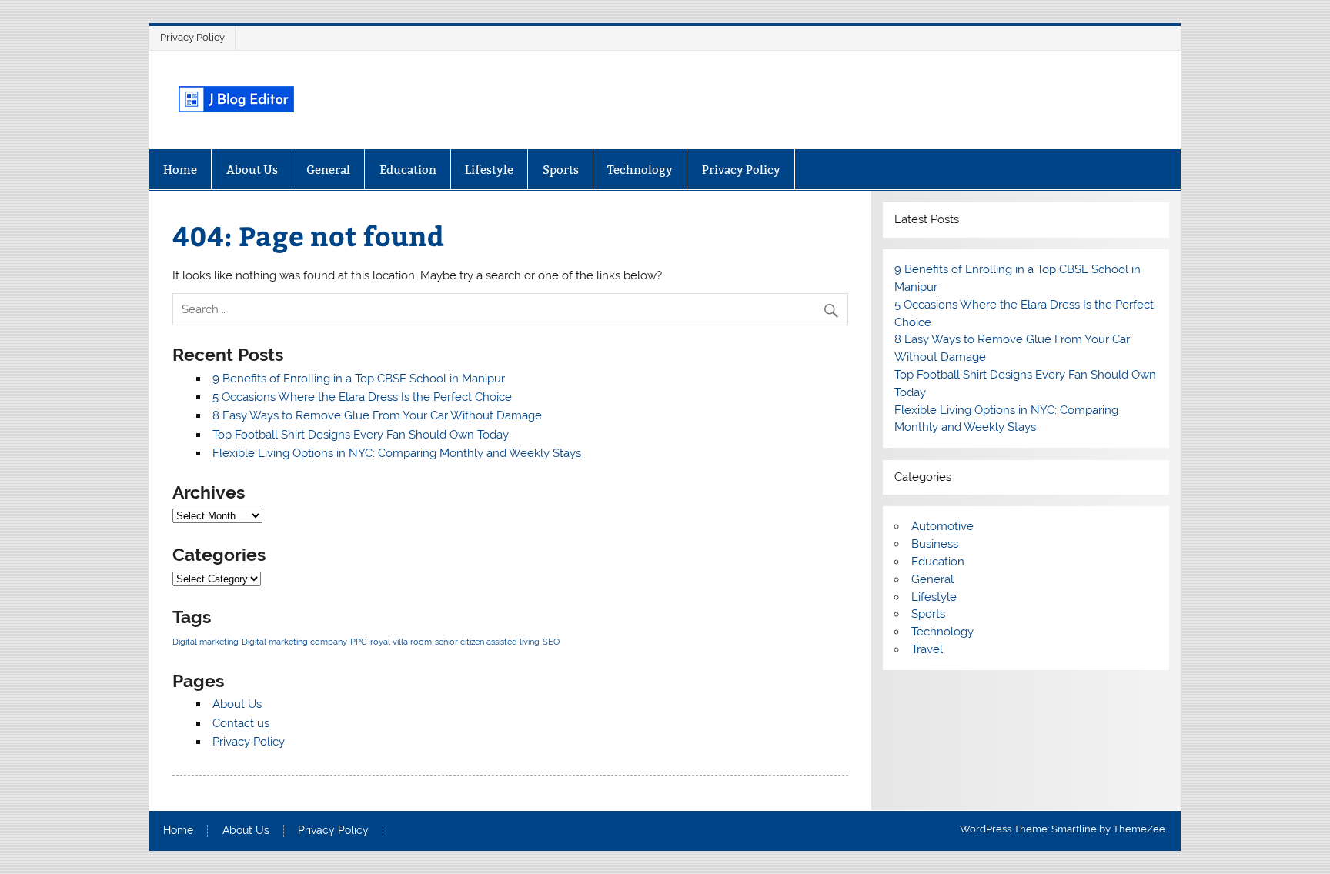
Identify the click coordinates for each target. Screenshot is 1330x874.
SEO (551, 641)
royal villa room (401, 641)
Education (407, 169)
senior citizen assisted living (487, 641)
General (328, 169)
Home (180, 169)
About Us (252, 169)
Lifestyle (489, 169)
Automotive (942, 526)
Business (934, 544)
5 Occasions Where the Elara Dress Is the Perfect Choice (362, 397)
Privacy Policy (192, 37)
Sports (561, 169)
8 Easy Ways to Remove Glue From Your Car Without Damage (377, 415)
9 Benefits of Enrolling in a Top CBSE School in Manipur (358, 378)
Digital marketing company (294, 641)
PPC (358, 641)
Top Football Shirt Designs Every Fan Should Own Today (360, 435)
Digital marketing (205, 641)
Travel (927, 649)
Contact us (240, 723)
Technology (640, 169)
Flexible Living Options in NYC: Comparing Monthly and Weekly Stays (396, 453)
